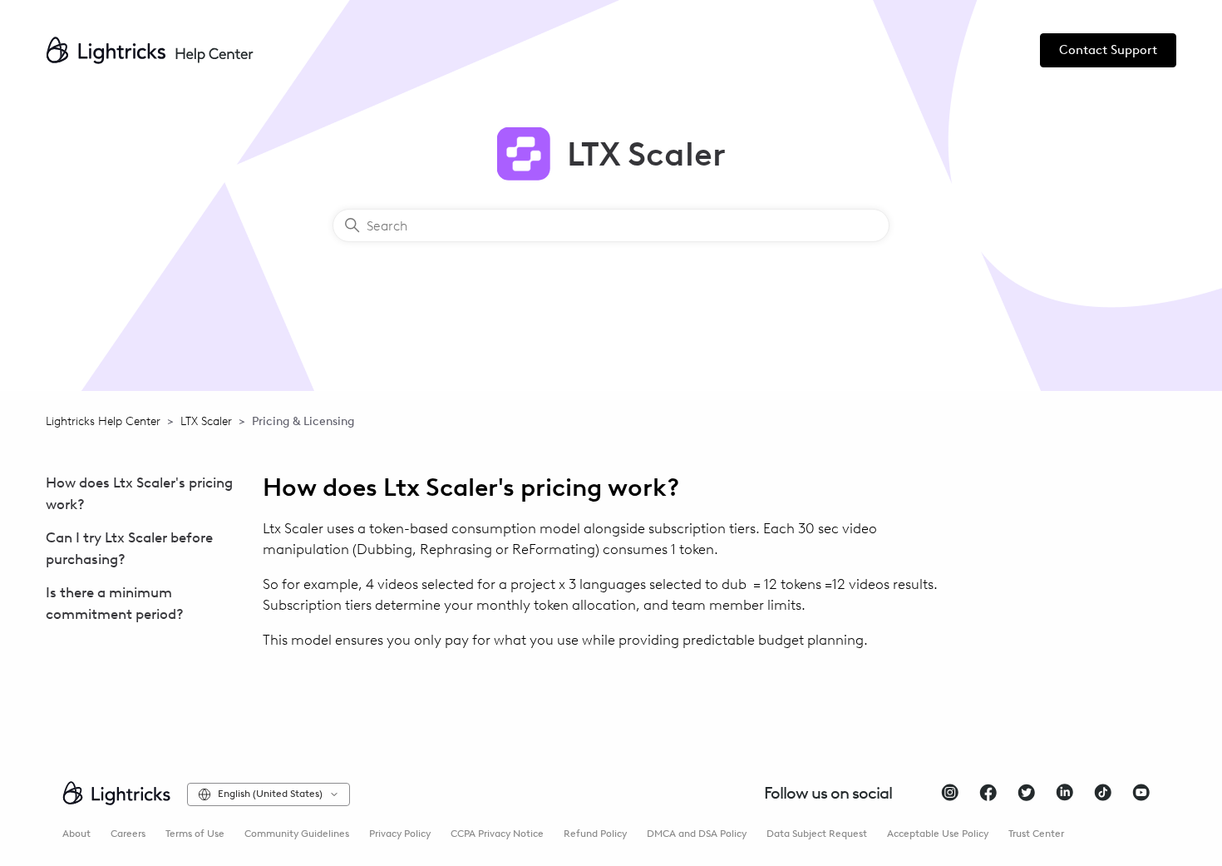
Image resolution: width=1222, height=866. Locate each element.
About (76, 833)
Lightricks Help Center (103, 421)
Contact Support (1108, 49)
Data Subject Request (816, 833)
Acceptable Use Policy (937, 833)
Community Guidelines (296, 833)
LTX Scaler (206, 421)
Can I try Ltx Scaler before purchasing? (129, 548)
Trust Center (1036, 833)
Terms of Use (194, 833)
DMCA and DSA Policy (697, 833)
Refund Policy (595, 833)
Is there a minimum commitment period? (115, 603)
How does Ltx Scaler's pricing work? (139, 493)
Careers (128, 833)
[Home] (150, 50)
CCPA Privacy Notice (497, 833)
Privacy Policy (400, 833)
